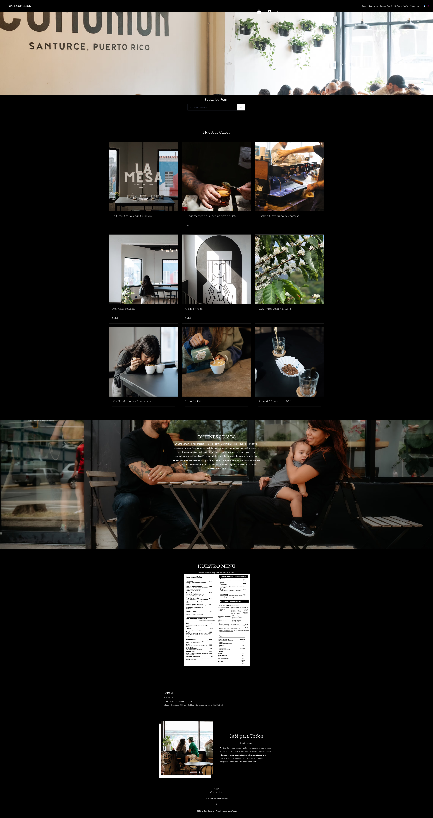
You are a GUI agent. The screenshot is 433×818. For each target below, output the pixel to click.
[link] (143, 216)
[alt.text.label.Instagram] (428, 6)
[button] (259, 11)
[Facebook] (424, 6)
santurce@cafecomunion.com (217, 798)
